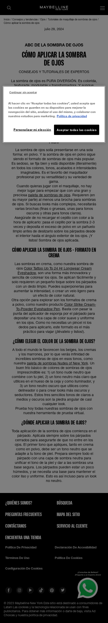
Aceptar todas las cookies (76, 129)
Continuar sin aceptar (23, 92)
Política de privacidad (72, 116)
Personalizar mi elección (32, 129)
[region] (54, 114)
